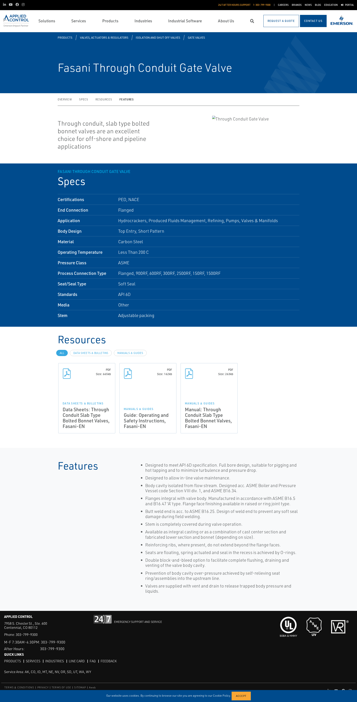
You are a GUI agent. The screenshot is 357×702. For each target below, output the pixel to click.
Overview (65, 99)
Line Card (77, 661)
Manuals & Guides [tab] (130, 353)
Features (126, 99)
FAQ (93, 661)
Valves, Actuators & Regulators (104, 37)
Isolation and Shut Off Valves (158, 37)
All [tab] (62, 353)
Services (33, 661)
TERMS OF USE (61, 687)
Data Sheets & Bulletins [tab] (90, 353)
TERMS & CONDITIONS (19, 687)
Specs (83, 99)
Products (65, 37)
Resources (103, 99)
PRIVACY (43, 687)
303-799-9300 (27, 634)
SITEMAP (80, 687)
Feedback (109, 661)
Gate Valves (196, 37)
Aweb (92, 687)
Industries (54, 661)
